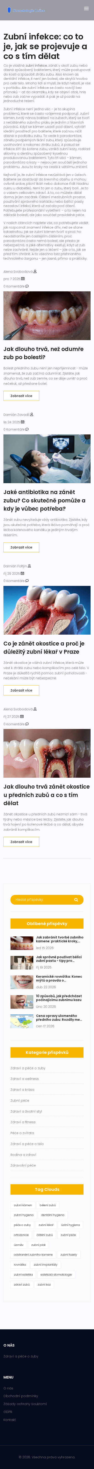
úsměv (19, 1245)
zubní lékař (46, 1225)
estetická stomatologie (56, 1275)
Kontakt (9, 1420)
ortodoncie (21, 1235)
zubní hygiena (24, 1215)
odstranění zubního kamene (33, 1255)
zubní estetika (23, 1275)
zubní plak (38, 1245)
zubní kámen (23, 1205)
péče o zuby (22, 1225)
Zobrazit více (21, 396)
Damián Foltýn (15, 566)
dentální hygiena (52, 1215)
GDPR (7, 1412)
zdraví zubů (22, 1284)
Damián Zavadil (16, 414)
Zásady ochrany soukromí (25, 1404)
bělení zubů (48, 1205)
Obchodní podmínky (20, 1396)
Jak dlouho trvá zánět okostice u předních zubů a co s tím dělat (46, 795)
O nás (8, 1388)
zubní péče (68, 1235)
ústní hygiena (70, 1225)
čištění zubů (45, 1235)
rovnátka (20, 1265)
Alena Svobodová (18, 271)
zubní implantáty (45, 1265)
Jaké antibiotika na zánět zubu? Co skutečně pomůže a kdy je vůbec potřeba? (44, 500)
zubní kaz (44, 1284)
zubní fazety (68, 1255)
